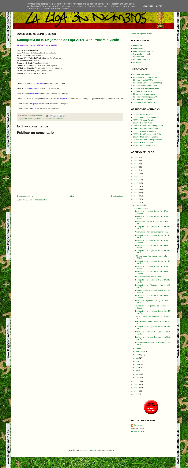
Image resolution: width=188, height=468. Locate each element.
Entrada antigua (117, 196)
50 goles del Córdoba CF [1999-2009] (147, 83)
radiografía (60, 119)
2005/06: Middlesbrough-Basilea (145, 137)
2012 (136, 202)
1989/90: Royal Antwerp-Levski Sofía (147, 134)
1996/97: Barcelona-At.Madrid (144, 117)
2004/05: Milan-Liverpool (142, 114)
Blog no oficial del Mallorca (143, 51)
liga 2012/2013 (39, 119)
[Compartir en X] (57, 115)
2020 (136, 177)
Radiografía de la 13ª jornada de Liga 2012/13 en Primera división (68, 40)
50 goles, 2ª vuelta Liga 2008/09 (145, 86)
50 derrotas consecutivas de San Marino (150, 277)
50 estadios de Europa (141, 74)
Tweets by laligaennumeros (141, 34)
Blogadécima (138, 46)
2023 (136, 167)
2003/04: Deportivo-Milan (142, 123)
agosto (138, 355)
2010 (136, 385)
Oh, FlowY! (137, 62)
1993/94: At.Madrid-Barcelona (144, 120)
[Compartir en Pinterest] (63, 115)
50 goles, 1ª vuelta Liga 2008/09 (145, 97)
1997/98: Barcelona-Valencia (144, 143)
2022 (136, 170)
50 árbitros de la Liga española (144, 94)
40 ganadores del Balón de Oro (145, 77)
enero (138, 377)
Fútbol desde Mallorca (141, 60)
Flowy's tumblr (138, 57)
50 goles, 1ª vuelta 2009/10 (143, 80)
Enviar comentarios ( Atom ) (38, 200)
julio (137, 358)
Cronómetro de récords (142, 54)
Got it (159, 6)
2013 (136, 199)
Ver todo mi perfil (137, 431)
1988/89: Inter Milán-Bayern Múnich (146, 129)
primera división (50, 119)
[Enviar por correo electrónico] (51, 115)
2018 (136, 183)
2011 (136, 381)
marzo (138, 371)
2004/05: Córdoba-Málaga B (144, 145)
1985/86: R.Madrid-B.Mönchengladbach (148, 126)
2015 (136, 193)
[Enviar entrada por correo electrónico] (47, 115)
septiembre (140, 352)
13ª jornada (29, 119)
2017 (136, 186)
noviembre (140, 208)
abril (137, 368)
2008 (136, 391)
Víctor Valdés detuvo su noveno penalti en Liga (152, 232)
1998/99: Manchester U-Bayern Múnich (148, 140)
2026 (136, 157)
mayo (138, 364)
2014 (136, 196)
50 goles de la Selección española (146, 88)
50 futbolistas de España (142, 100)
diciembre (139, 205)
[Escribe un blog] (54, 115)
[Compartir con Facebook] (60, 115)
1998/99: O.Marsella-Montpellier (145, 131)
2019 (136, 180)
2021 (136, 173)
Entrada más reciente (25, 196)
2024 (136, 164)
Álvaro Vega (138, 425)
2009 (136, 388)
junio (138, 361)
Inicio (72, 196)
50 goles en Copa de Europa (144, 102)
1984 (136, 394)
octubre (139, 348)
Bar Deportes (138, 48)
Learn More (148, 6)
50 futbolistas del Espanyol (143, 91)
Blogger (115, 450)
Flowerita (92, 450)
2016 (136, 189)
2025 (136, 161)
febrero (138, 374)
